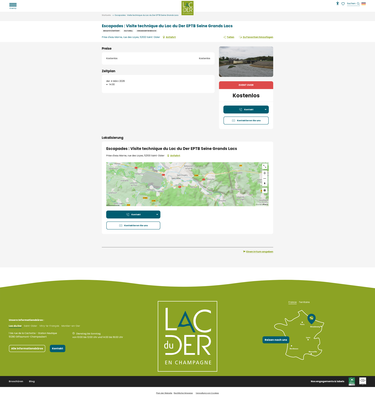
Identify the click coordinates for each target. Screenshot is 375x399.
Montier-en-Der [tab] (70, 326)
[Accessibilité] (337, 3)
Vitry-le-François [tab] (49, 326)
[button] (353, 4)
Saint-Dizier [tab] (30, 326)
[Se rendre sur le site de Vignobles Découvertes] (352, 381)
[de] (364, 4)
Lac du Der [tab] (15, 326)
